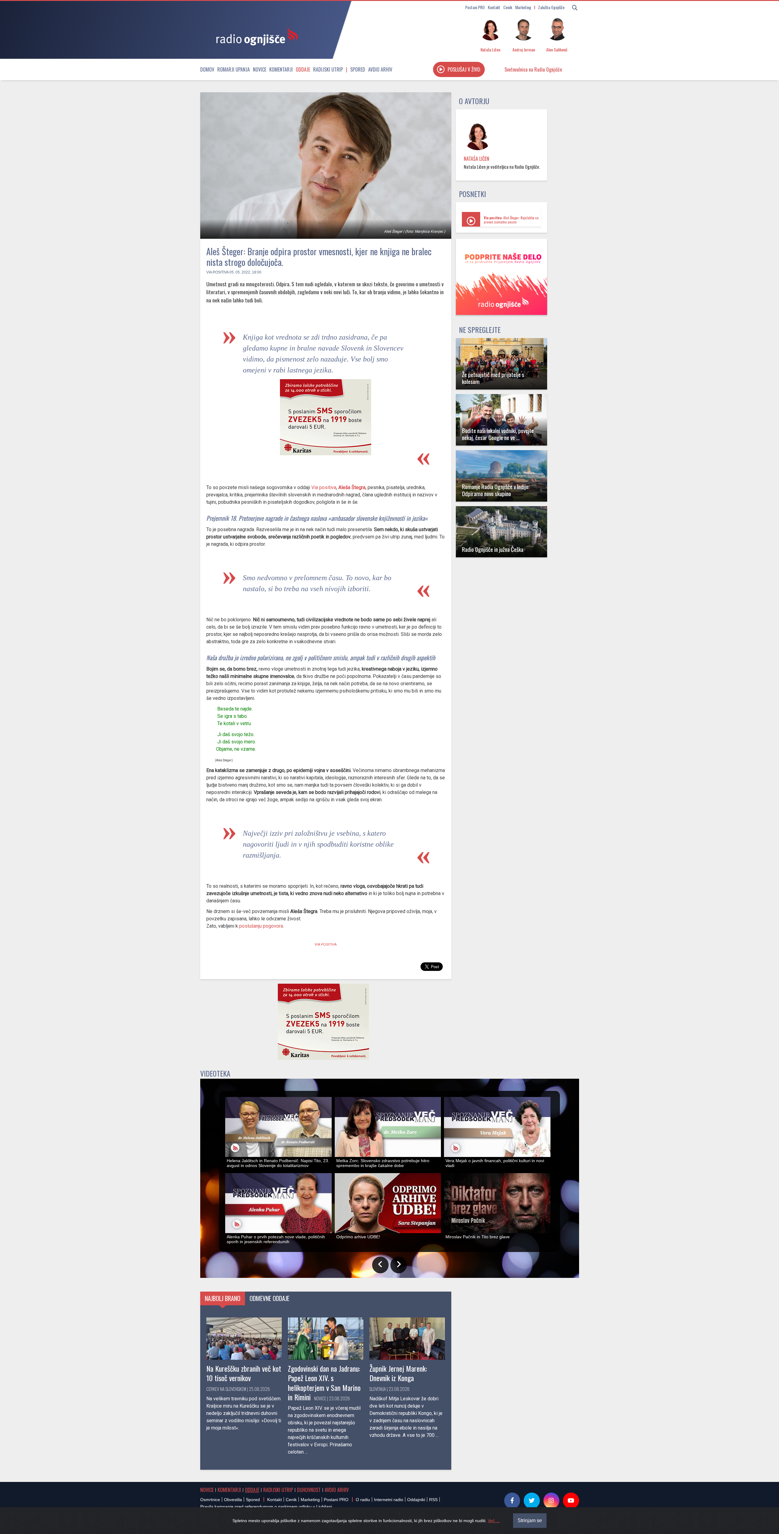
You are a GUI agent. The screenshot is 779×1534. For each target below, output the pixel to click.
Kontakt (494, 7)
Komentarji (281, 69)
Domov (207, 69)
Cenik (507, 7)
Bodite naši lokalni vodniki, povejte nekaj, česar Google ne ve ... (498, 434)
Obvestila (233, 1499)
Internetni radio (388, 1499)
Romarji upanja (233, 69)
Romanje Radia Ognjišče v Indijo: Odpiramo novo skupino (495, 490)
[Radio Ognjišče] (255, 36)
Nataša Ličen (476, 158)
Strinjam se (530, 1520)
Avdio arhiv (380, 69)
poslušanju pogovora (261, 926)
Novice (259, 69)
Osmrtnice (210, 1499)
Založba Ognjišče (551, 7)
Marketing (523, 7)
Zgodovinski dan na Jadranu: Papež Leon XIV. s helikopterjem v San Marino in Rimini (324, 1382)
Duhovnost (309, 1489)
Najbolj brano (222, 1298)
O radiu (363, 1499)
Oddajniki (416, 1499)
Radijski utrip (328, 69)
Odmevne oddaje (269, 1298)
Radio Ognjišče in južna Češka (492, 549)
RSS (433, 1499)
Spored (357, 69)
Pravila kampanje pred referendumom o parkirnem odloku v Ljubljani (266, 1506)
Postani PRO (475, 7)
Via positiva (217, 272)
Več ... (494, 1520)
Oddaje (303, 69)
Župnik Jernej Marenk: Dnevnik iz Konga (398, 1373)
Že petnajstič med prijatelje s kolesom (493, 378)
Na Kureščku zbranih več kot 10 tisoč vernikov (243, 1373)
